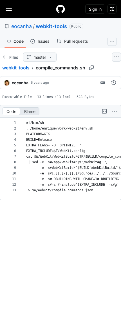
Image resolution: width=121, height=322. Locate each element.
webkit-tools (51, 26)
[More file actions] (114, 111)
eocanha (21, 26)
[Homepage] (60, 8)
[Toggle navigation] (9, 8)
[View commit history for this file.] (113, 83)
